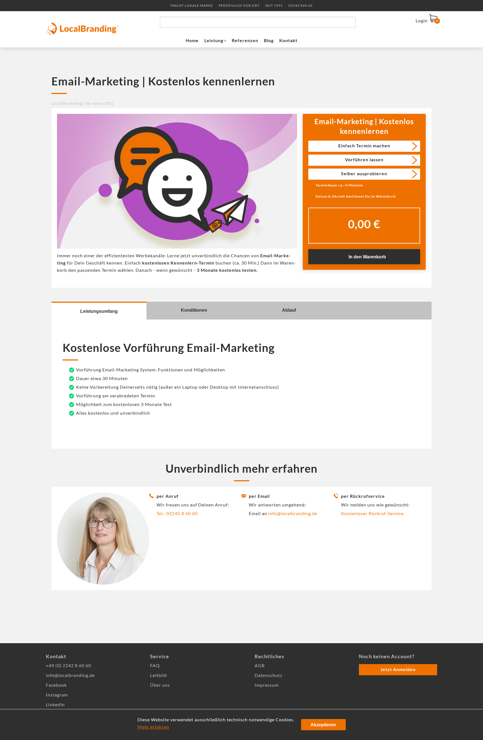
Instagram (57, 694)
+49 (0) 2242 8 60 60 (68, 665)
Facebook (56, 685)
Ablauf (289, 310)
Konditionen (194, 310)
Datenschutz (268, 675)
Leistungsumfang (99, 311)
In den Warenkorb (367, 256)
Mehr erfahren (153, 726)
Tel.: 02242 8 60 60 (177, 513)
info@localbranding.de (292, 513)
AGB (260, 665)
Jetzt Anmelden (398, 669)
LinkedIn (55, 704)
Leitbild (158, 675)
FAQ (155, 665)
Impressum (267, 685)
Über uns (160, 685)
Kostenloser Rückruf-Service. (372, 513)
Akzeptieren (323, 724)
